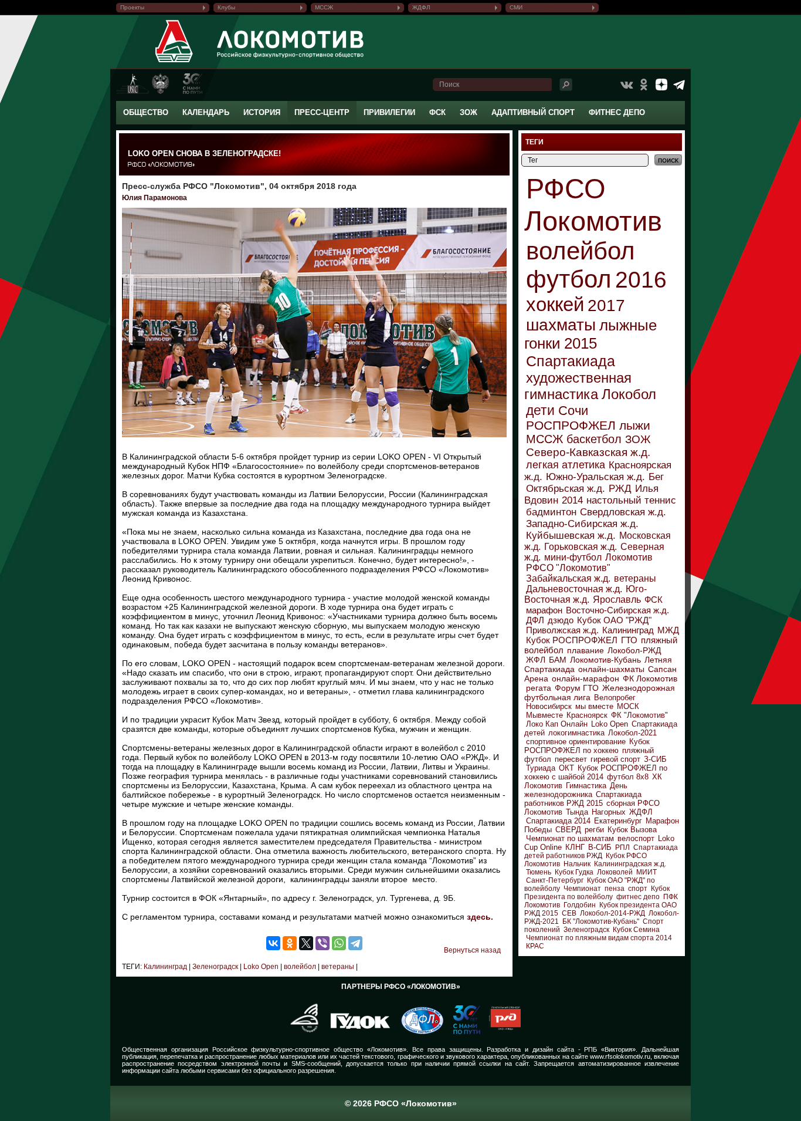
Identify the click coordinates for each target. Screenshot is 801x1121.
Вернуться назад (472, 950)
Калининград (165, 967)
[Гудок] (356, 1032)
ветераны (337, 967)
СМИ (516, 7)
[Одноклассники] (290, 943)
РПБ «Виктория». (610, 1049)
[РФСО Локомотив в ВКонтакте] (626, 84)
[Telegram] (355, 943)
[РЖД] (500, 1032)
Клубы (226, 7)
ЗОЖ (468, 112)
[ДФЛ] (417, 1032)
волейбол (299, 967)
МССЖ (324, 7)
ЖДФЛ (421, 7)
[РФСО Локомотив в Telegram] (679, 84)
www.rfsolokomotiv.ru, (621, 1056)
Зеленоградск (214, 967)
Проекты (132, 7)
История (261, 112)
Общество (145, 112)
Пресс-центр (321, 112)
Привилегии (389, 112)
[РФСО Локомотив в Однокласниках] (644, 84)
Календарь (205, 112)
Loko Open (260, 967)
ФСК (437, 112)
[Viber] (322, 943)
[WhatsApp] (339, 943)
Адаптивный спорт (533, 112)
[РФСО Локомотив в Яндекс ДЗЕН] (661, 84)
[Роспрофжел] (300, 1032)
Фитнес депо (617, 112)
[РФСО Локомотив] (174, 62)
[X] (306, 943)
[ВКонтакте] (273, 943)
